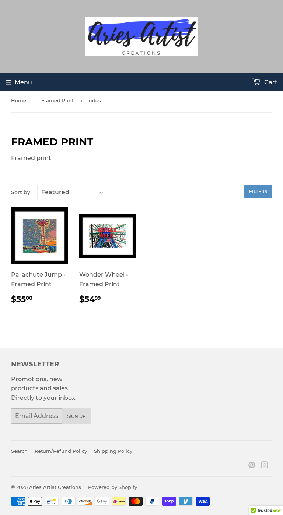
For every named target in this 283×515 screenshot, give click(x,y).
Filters (258, 191)
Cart (270, 82)
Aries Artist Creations (55, 487)
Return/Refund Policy (61, 451)
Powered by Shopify (112, 487)
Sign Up (76, 416)
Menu (23, 82)
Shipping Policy (113, 451)
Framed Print (57, 100)
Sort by (20, 192)
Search (19, 451)
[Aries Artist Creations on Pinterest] (252, 465)
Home (18, 100)
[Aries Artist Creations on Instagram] (264, 465)
